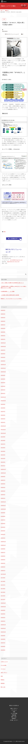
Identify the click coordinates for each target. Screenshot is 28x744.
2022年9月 (3, 404)
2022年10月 (3, 400)
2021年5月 (3, 451)
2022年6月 (3, 415)
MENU (5, 1)
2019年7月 (3, 519)
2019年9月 (3, 512)
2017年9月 (3, 577)
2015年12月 (3, 624)
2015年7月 (3, 642)
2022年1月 (3, 422)
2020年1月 (3, 498)
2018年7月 (3, 552)
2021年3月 (3, 458)
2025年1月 (3, 339)
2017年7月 (3, 584)
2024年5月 (3, 353)
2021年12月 (3, 425)
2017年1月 (3, 599)
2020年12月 (3, 469)
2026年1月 (3, 324)
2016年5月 (3, 613)
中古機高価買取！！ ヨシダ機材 (7, 291)
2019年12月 (3, 501)
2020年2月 (3, 494)
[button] (2, 1)
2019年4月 (3, 530)
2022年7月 (3, 411)
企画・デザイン (4, 672)
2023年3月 (3, 386)
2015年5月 (3, 650)
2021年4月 (3, 454)
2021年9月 (3, 436)
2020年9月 (3, 476)
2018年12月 (3, 541)
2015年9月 (3, 635)
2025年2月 (3, 335)
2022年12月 (3, 397)
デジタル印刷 (3, 665)
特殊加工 (2, 679)
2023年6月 (3, 379)
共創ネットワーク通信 (8, 6)
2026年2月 (3, 321)
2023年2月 (3, 389)
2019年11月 (3, 505)
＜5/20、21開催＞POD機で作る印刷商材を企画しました (12, 282)
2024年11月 (3, 342)
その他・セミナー (4, 661)
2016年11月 (3, 603)
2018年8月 (3, 548)
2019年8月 (3, 516)
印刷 (4, 231)
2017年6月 (3, 588)
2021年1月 (3, 465)
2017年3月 (3, 595)
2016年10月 (3, 606)
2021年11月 (3, 429)
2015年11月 (3, 628)
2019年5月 (3, 527)
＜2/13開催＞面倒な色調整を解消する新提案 (10, 295)
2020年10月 (3, 472)
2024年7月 (3, 350)
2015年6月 (3, 646)
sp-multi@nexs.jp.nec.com (16, 260)
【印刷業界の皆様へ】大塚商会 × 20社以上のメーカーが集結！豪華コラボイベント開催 (14, 287)
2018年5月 (3, 556)
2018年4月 (3, 559)
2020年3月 (3, 491)
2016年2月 (3, 617)
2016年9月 (3, 610)
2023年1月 (3, 393)
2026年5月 (3, 310)
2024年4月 (3, 357)
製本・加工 (3, 687)
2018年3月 (3, 563)
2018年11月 (3, 545)
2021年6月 (3, 447)
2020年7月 (3, 480)
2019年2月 (3, 537)
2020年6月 (3, 483)
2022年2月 (3, 418)
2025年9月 (3, 328)
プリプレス (3, 668)
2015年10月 (3, 631)
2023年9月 (3, 375)
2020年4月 (3, 487)
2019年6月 (3, 523)
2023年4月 (3, 382)
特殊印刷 (2, 683)
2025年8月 (3, 332)
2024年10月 (3, 346)
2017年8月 (3, 581)
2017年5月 (3, 592)
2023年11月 (3, 368)
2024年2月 (3, 360)
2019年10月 (3, 509)
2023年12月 (3, 364)
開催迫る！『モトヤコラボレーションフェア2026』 (11, 298)
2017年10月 (3, 574)
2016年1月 (3, 621)
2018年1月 (3, 570)
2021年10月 (3, 433)
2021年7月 (3, 444)
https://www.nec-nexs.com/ (13, 261)
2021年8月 (3, 440)
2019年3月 (3, 534)
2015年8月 (3, 639)
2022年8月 (3, 407)
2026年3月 (3, 317)
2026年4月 (3, 313)
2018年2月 (3, 566)
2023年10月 (3, 371)
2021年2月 (3, 462)
